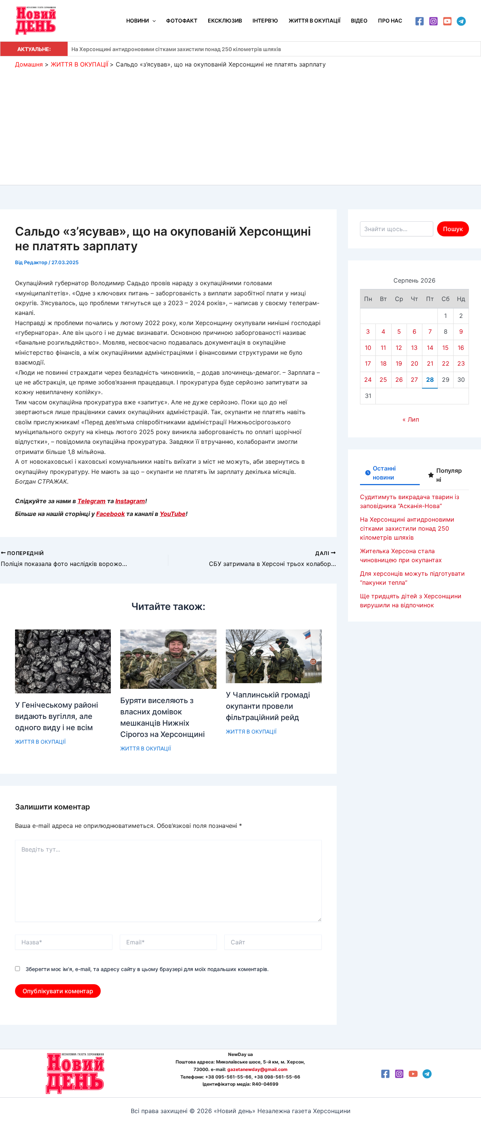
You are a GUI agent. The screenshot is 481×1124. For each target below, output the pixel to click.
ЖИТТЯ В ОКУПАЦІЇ (40, 741)
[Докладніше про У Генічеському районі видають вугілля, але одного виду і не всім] (63, 660)
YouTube (173, 513)
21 (430, 363)
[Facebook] (419, 21)
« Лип (410, 419)
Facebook (110, 513)
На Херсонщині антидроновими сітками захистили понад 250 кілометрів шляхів (176, 49)
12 (399, 347)
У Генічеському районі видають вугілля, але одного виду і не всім (56, 716)
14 (430, 347)
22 (445, 363)
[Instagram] (433, 21)
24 (368, 379)
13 (414, 347)
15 (445, 347)
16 (461, 347)
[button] (152, 20)
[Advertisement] (240, 124)
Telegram (91, 501)
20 (414, 363)
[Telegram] (461, 21)
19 (399, 363)
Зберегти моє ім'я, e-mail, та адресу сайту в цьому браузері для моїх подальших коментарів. (147, 969)
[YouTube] (447, 21)
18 (383, 363)
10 (368, 347)
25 (383, 379)
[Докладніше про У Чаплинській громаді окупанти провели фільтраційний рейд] (274, 656)
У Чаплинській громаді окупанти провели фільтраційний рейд (268, 706)
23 (461, 363)
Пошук (453, 229)
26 (399, 379)
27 (414, 379)
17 (368, 363)
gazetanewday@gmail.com (257, 1069)
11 (383, 347)
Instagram (130, 501)
